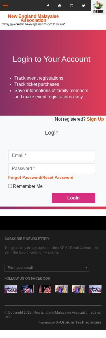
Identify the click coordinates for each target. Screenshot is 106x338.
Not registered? (70, 119)
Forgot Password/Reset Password (40, 177)
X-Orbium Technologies (69, 322)
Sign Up (95, 119)
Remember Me (28, 186)
